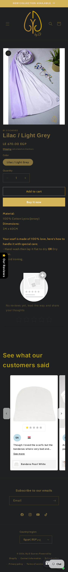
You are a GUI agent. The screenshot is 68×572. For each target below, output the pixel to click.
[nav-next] (61, 413)
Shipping (7, 149)
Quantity (7, 170)
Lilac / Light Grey (18, 162)
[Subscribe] (54, 500)
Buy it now (34, 202)
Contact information (31, 558)
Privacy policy (16, 564)
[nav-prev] (6, 413)
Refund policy (52, 558)
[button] (7, 24)
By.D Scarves (32, 553)
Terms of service (35, 564)
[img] (34, 427)
